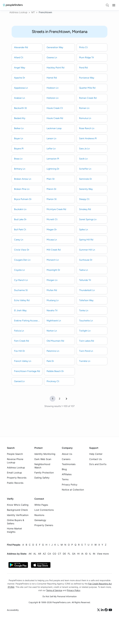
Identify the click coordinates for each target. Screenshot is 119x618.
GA (73, 553)
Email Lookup (14, 472)
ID (86, 553)
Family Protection (44, 472)
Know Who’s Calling (17, 504)
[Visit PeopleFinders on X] (99, 610)
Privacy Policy (69, 484)
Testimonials (68, 464)
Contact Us (95, 459)
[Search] (107, 5)
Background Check (17, 509)
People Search (15, 453)
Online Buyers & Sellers (15, 522)
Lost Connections (44, 509)
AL (34, 553)
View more (103, 553)
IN (94, 553)
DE (64, 553)
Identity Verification (17, 514)
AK (30, 553)
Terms (65, 479)
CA (49, 553)
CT (59, 553)
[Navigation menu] (114, 5)
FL (69, 553)
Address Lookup (18, 12)
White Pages (41, 504)
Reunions (39, 514)
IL (90, 553)
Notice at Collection (73, 489)
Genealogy (40, 520)
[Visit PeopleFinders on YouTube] (110, 610)
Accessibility (13, 610)
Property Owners (43, 525)
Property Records (16, 477)
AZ (44, 553)
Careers (66, 459)
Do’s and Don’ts (97, 464)
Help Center (95, 453)
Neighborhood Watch (42, 466)
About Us (67, 453)
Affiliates (67, 474)
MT (33, 12)
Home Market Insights (14, 530)
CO (54, 553)
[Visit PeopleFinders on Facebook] (106, 610)
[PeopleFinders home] (12, 5)
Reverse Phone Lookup (15, 461)
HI (78, 553)
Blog (64, 469)
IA (82, 553)
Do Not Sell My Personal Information (60, 596)
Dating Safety (41, 477)
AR (39, 553)
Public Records (15, 482)
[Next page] (66, 399)
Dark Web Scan (42, 459)
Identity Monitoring (44, 453)
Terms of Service (54, 590)
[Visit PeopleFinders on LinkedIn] (102, 610)
